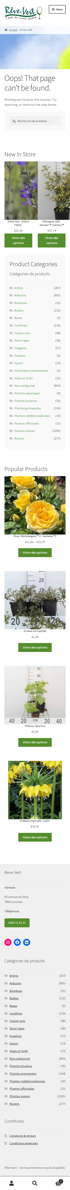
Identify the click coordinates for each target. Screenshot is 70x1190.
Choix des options (18, 240)
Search (35, 1183)
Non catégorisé (24, 386)
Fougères (20, 348)
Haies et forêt (23, 378)
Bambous (20, 303)
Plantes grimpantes (27, 408)
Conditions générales (24, 1143)
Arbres (18, 288)
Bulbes (19, 310)
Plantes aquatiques (27, 393)
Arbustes (20, 295)
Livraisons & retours (23, 1136)
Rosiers (19, 438)
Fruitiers (20, 356)
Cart (54, 1180)
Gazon (18, 363)
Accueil (13, 30)
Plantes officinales (26, 423)
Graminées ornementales (31, 371)
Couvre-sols (22, 333)
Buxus (18, 318)
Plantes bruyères (25, 401)
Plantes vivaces (24, 431)
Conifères (20, 325)
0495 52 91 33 (17, 923)
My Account (11, 1183)
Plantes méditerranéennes (32, 416)
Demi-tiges (21, 340)
